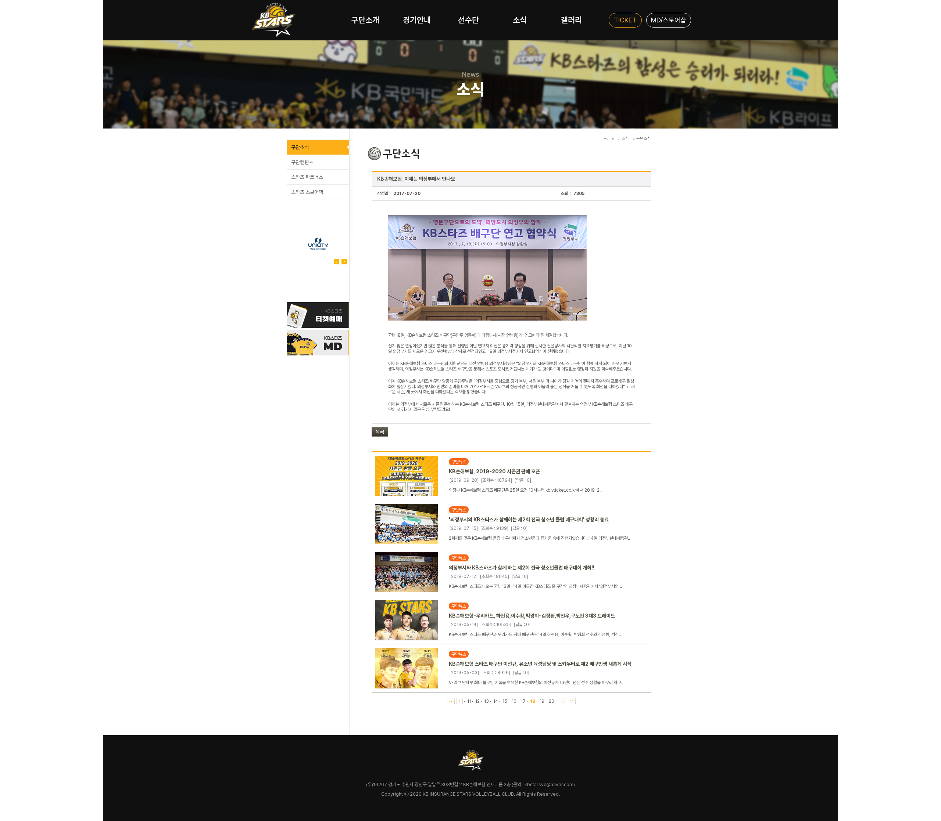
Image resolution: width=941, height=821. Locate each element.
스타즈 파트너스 (307, 177)
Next (336, 261)
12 (477, 701)
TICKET (625, 20)
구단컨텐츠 (302, 162)
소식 (520, 20)
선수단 (468, 20)
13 (486, 701)
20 (551, 701)
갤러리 (571, 20)
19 (542, 701)
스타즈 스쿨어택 (307, 192)
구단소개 (365, 20)
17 (523, 701)
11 (469, 701)
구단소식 (300, 147)
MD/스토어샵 (668, 20)
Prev (344, 261)
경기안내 (417, 20)
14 (495, 701)
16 (514, 701)
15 (504, 701)
